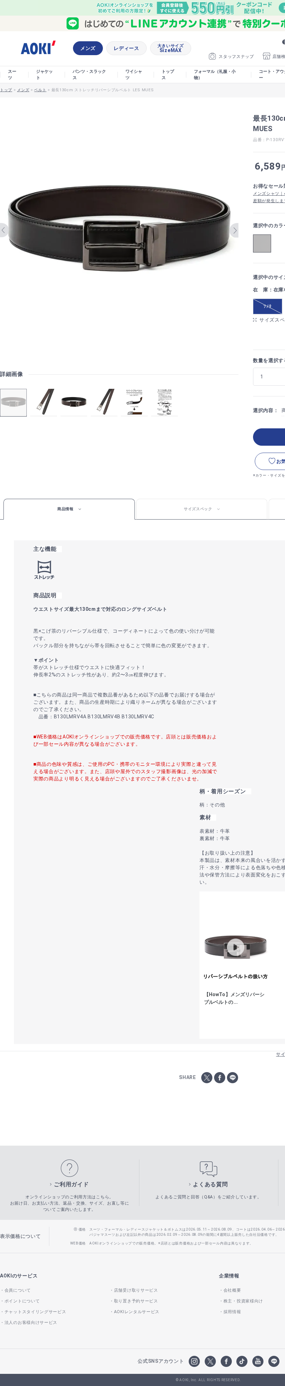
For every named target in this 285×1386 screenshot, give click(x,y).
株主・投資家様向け (243, 1301)
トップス (168, 74)
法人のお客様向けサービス (31, 1322)
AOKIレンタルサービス (137, 1311)
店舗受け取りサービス (136, 1290)
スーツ (12, 74)
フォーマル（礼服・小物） (215, 74)
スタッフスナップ (236, 56)
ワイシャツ (133, 74)
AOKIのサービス (19, 1275)
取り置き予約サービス (136, 1301)
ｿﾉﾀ (267, 306)
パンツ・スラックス (89, 74)
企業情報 (229, 1275)
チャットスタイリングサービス (35, 1311)
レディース (126, 48)
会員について (18, 1290)
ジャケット (44, 74)
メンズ (88, 48)
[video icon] (235, 947)
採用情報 (232, 1311)
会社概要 (232, 1290)
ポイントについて (22, 1301)
